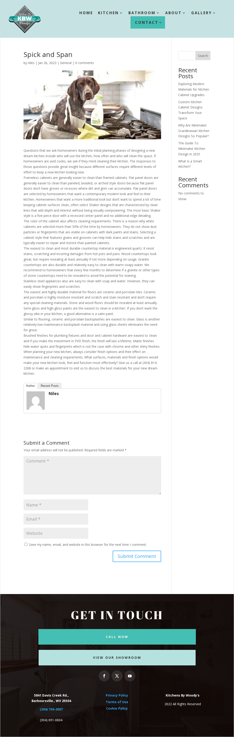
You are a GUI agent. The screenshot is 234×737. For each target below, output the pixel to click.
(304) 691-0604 (51, 720)
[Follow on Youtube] (129, 675)
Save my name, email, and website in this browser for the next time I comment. (88, 544)
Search (203, 56)
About (173, 12)
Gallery (201, 12)
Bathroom (142, 12)
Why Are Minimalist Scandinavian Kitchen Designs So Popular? (193, 130)
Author (30, 385)
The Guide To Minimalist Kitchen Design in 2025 (191, 148)
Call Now (117, 637)
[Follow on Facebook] (104, 675)
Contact (146, 22)
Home (86, 12)
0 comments (84, 63)
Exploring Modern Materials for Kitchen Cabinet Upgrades (193, 89)
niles (31, 63)
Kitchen (108, 12)
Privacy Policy (117, 695)
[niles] (36, 407)
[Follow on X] (117, 675)
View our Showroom (117, 657)
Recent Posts (50, 385)
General (66, 63)
